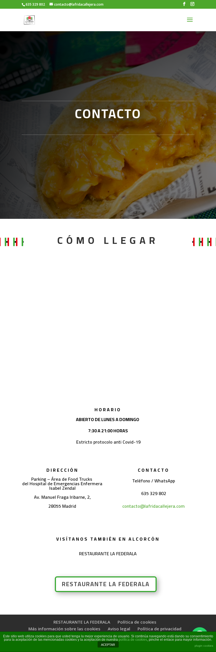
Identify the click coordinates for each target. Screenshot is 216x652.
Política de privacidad (159, 628)
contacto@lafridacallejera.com (153, 506)
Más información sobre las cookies (64, 628)
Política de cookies (137, 622)
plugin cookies (204, 645)
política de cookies (133, 640)
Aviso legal (119, 628)
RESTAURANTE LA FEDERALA (106, 584)
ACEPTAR (108, 644)
